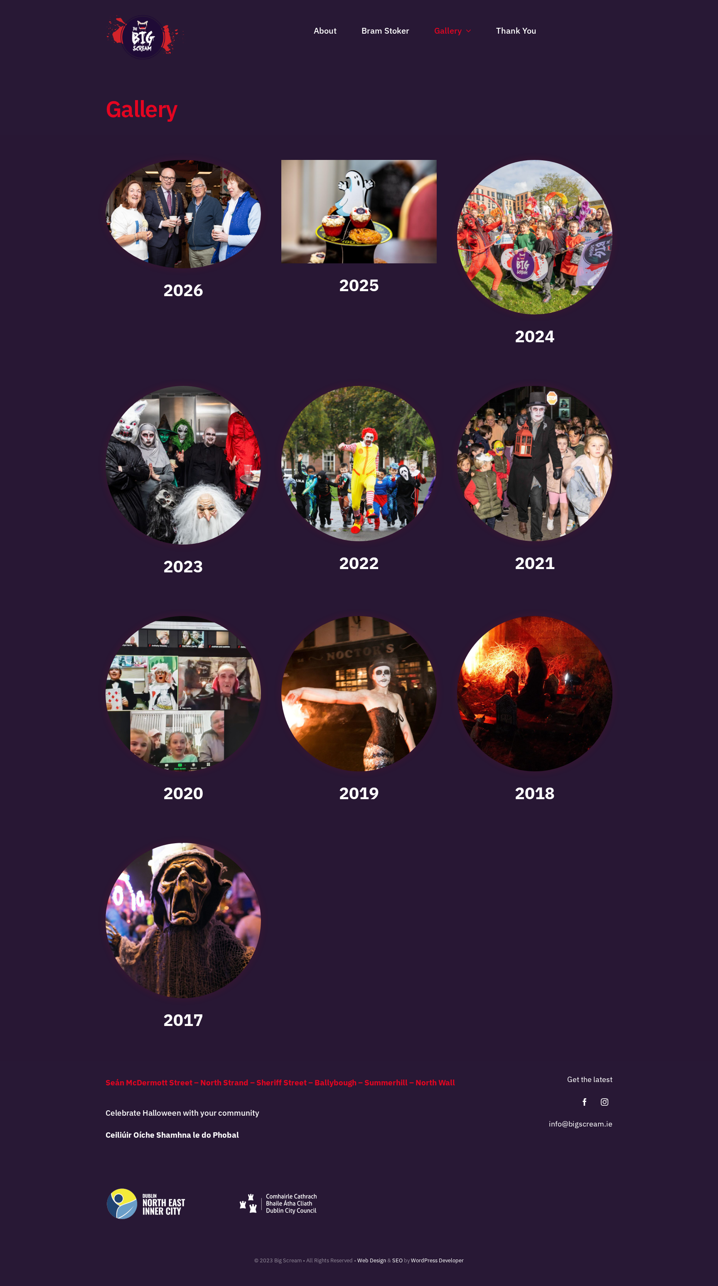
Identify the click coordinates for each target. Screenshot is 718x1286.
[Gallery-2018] (534, 619)
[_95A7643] (359, 163)
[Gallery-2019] (359, 619)
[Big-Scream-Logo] (145, 18)
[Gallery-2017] (183, 846)
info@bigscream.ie (580, 1124)
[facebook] (585, 1102)
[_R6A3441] (183, 389)
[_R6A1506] (183, 163)
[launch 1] (534, 163)
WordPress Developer (437, 1260)
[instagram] (604, 1102)
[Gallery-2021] (534, 389)
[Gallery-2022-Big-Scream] (359, 389)
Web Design (371, 1260)
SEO (397, 1260)
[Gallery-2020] (183, 619)
